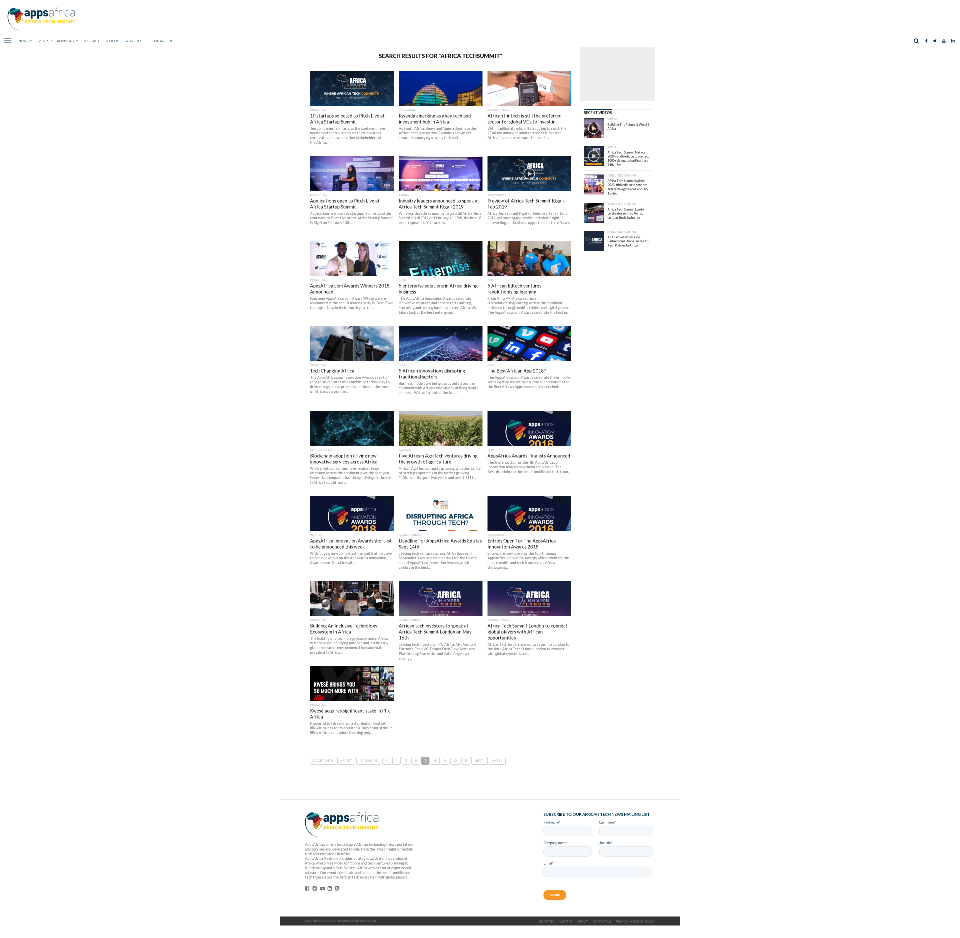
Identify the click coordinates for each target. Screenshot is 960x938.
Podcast (90, 41)
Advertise (135, 41)
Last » (497, 760)
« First (346, 760)
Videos (112, 41)
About (582, 921)
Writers (565, 921)
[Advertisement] (617, 70)
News (23, 41)
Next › (479, 760)
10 (455, 760)
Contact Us (162, 41)
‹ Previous (369, 760)
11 (466, 760)
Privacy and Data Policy (635, 921)
